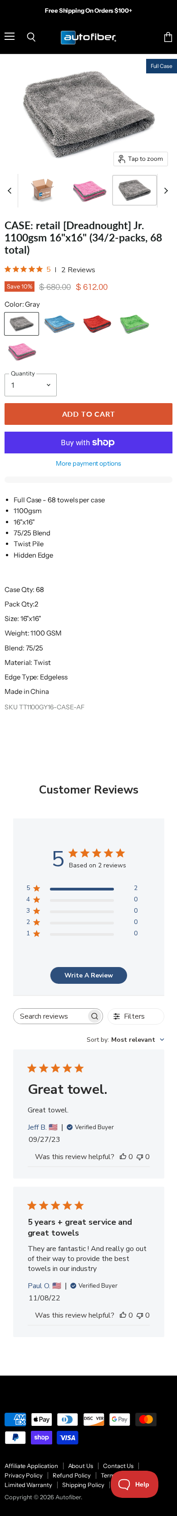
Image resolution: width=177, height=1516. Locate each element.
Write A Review (88, 975)
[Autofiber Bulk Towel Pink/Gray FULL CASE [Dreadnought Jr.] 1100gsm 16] (89, 190)
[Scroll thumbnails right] (164, 190)
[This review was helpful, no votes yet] (123, 1157)
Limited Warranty (28, 1484)
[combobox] (125, 1039)
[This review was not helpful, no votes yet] (140, 1157)
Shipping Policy (83, 1484)
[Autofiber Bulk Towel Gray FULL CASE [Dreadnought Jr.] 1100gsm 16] (134, 190)
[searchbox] (50, 1016)
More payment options (88, 463)
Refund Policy (72, 1475)
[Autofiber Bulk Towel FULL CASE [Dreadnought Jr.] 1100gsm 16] (43, 190)
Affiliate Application (31, 1465)
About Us (80, 1465)
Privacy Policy (24, 1475)
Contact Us (118, 1465)
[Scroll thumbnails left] (11, 190)
